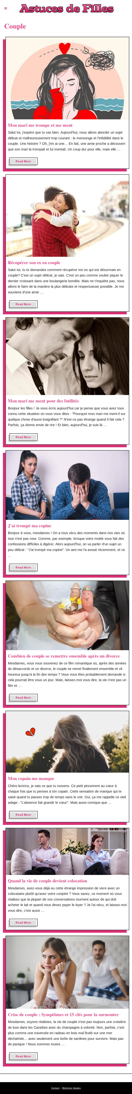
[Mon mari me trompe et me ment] (67, 78)
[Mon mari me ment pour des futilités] (67, 356)
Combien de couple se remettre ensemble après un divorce (64, 656)
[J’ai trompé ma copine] (67, 485)
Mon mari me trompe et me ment (40, 125)
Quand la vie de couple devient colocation (47, 880)
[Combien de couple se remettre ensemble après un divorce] (67, 615)
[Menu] (5, 8)
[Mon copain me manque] (67, 742)
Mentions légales (71, 1088)
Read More (26, 162)
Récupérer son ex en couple (34, 262)
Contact (55, 1088)
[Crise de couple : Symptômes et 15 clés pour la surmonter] (67, 972)
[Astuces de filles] (66, 8)
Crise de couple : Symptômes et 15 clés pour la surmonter (63, 1014)
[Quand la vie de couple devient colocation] (67, 851)
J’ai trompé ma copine (29, 525)
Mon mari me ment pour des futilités (43, 400)
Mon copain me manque (31, 778)
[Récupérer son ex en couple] (67, 216)
